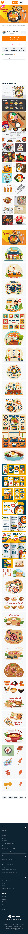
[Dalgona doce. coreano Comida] (8, 905)
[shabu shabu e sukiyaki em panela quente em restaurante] (8, 272)
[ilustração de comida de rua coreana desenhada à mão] (19, 647)
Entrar (21, 2)
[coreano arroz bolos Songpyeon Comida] (8, 858)
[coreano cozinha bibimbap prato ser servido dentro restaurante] (8, 835)
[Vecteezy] (2, 2)
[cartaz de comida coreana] (8, 166)
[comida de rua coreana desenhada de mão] (8, 894)
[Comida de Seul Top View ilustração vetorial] (13, 119)
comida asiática (13, 929)
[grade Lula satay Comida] (8, 917)
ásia (4, 929)
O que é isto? (15, 54)
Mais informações (7, 57)
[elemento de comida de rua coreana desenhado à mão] (8, 870)
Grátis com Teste (14, 38)
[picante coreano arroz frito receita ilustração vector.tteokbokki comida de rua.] (18, 176)
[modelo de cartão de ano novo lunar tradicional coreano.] (8, 261)
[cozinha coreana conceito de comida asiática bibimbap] (13, 91)
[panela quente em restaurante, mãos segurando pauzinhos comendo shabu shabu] (8, 241)
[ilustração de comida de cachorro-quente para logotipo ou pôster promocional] (8, 219)
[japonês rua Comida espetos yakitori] (8, 882)
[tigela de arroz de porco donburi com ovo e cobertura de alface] (8, 187)
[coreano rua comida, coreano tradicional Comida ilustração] (13, 771)
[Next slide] (22, 929)
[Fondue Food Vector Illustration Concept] (20, 262)
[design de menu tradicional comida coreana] (13, 104)
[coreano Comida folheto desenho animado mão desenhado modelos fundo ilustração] (13, 589)
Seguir (23, 33)
